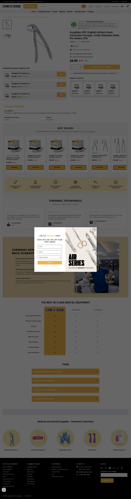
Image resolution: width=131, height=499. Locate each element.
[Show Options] (60, 257)
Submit (50, 262)
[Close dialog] (94, 229)
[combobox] (49, 257)
